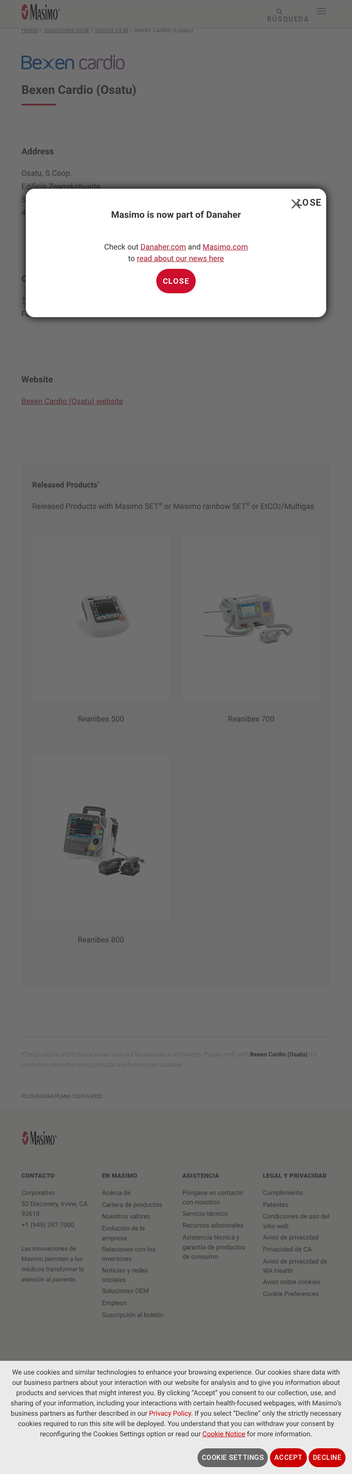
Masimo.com (225, 247)
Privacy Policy (170, 1413)
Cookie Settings (233, 1457)
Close (294, 202)
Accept (288, 1457)
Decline (327, 1457)
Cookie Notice (224, 1434)
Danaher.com (163, 247)
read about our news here (180, 258)
